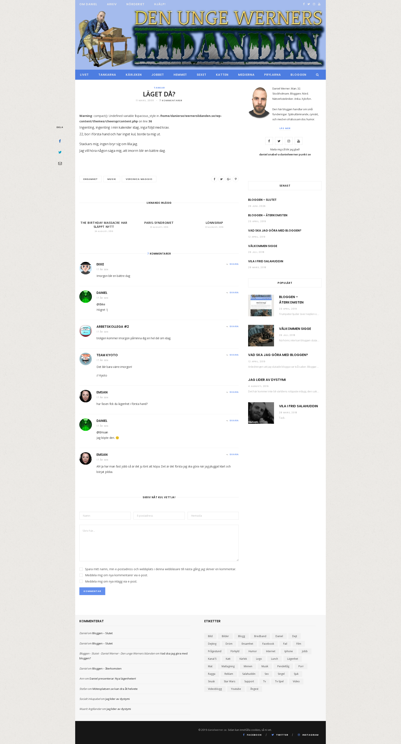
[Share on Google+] (228, 179)
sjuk (296, 674)
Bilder (225, 636)
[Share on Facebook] (60, 141)
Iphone (288, 651)
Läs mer (285, 128)
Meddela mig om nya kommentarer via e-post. (116, 575)
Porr (301, 666)
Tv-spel (279, 681)
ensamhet (90, 179)
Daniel (101, 293)
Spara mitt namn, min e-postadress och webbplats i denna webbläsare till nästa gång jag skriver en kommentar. (160, 569)
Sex (267, 674)
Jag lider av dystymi (267, 379)
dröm (229, 643)
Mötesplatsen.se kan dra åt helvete (115, 689)
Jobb (305, 651)
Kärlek (243, 659)
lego (259, 659)
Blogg (241, 636)
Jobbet (157, 75)
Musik (111, 179)
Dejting (212, 643)
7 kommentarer (170, 100)
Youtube (236, 689)
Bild (210, 636)
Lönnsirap (214, 223)
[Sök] (316, 75)
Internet (270, 651)
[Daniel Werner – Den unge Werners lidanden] (200, 39)
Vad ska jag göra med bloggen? (274, 230)
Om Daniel (88, 4)
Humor (253, 651)
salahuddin (248, 674)
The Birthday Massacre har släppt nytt (103, 225)
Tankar (159, 87)
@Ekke (100, 304)
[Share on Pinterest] (235, 179)
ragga (211, 674)
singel (281, 674)
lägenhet (292, 659)
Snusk (211, 681)
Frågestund (214, 651)
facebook (268, 643)
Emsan (102, 392)
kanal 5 (212, 659)
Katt (228, 659)
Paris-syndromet (159, 223)
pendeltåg (283, 666)
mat (210, 666)
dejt (294, 636)
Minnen (248, 666)
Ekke (100, 264)
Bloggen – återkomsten (267, 215)
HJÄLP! (160, 4)
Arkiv (112, 4)
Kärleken (134, 75)
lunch (274, 659)
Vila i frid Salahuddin (265, 261)
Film (298, 643)
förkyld (235, 651)
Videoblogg (215, 689)
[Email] (60, 163)
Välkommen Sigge (262, 246)
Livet (84, 75)
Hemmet (180, 75)
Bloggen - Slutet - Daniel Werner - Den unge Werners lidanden (117, 653)
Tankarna (107, 75)
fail (285, 643)
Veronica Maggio (139, 179)
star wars (229, 681)
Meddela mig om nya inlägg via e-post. (111, 581)
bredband (260, 636)
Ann (81, 678)
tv (264, 681)
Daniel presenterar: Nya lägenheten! (113, 678)
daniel (279, 636)
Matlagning (228, 666)
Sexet (202, 75)
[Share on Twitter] (60, 152)
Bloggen (298, 75)
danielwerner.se (217, 730)
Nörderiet (135, 4)
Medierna (246, 75)
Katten (222, 75)
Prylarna (272, 75)
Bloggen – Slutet (262, 200)
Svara (234, 264)
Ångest (254, 689)
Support (249, 681)
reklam (229, 674)
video (296, 681)
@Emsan (102, 432)
